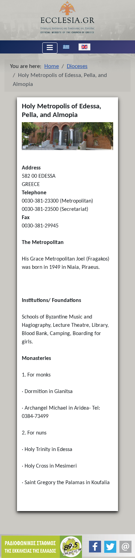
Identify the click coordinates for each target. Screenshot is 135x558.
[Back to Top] (124, 547)
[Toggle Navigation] (49, 47)
